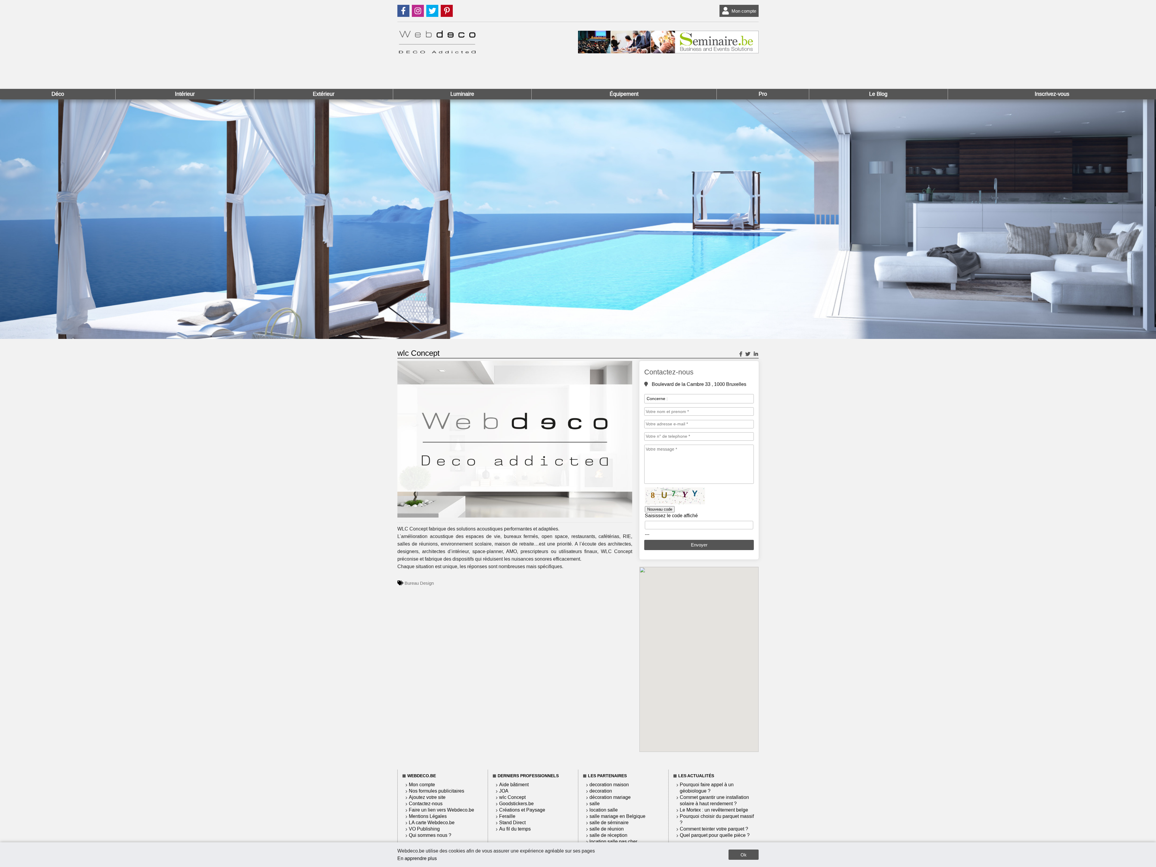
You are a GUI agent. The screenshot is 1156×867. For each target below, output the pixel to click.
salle (594, 803)
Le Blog (878, 94)
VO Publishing (424, 829)
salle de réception (608, 835)
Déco (57, 94)
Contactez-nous (426, 803)
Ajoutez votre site (427, 797)
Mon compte (744, 11)
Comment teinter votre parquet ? (714, 829)
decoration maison (609, 784)
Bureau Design (419, 583)
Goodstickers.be (516, 803)
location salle (603, 810)
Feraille (507, 816)
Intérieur (185, 94)
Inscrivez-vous (1052, 94)
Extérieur (323, 94)
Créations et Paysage (522, 810)
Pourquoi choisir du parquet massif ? (717, 819)
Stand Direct (512, 822)
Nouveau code (659, 509)
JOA (503, 791)
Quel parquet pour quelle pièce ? (715, 835)
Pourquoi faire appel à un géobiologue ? (707, 787)
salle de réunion (606, 829)
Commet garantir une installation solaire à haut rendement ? (714, 800)
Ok (744, 854)
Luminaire (462, 94)
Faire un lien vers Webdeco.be (441, 810)
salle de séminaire (609, 822)
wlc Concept (512, 797)
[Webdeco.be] (437, 52)
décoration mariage (610, 797)
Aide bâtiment (514, 784)
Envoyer (699, 544)
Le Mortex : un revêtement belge (714, 810)
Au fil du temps (515, 829)
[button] (627, 366)
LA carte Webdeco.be (432, 822)
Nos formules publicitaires (436, 791)
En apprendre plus (417, 858)
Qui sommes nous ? (430, 835)
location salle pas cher (613, 841)
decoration (600, 791)
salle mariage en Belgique (617, 816)
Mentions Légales (428, 816)
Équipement (624, 94)
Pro (763, 94)
